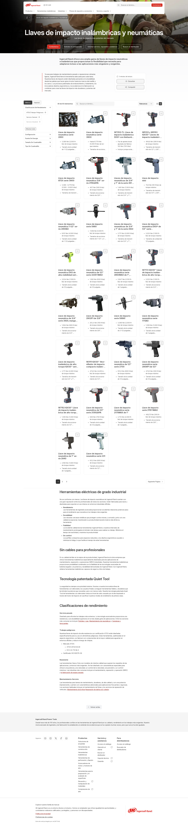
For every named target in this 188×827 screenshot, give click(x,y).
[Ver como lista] (157, 103)
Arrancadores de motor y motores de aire (85, 765)
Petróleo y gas (83, 621)
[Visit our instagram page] (50, 738)
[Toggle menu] (77, 113)
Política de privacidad (43, 814)
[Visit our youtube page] (45, 738)
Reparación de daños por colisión (97, 690)
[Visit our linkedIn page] (66, 738)
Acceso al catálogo (104, 744)
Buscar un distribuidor (101, 754)
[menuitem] (30, 11)
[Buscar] (118, 5)
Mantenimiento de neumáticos (100, 621)
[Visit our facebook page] (61, 738)
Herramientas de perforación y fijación (85, 759)
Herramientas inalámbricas (83, 753)
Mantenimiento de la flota (76, 690)
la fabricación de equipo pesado (72, 673)
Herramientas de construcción (84, 748)
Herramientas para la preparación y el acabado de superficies (85, 774)
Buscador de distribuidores (121, 748)
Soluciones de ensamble (83, 742)
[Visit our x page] (56, 738)
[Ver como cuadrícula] (160, 103)
